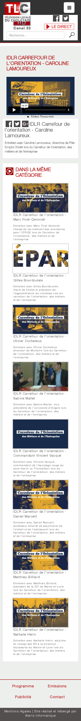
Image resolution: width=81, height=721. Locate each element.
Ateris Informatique (40, 716)
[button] (69, 7)
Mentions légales (17, 711)
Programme (23, 686)
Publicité (23, 697)
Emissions (57, 686)
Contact (57, 697)
